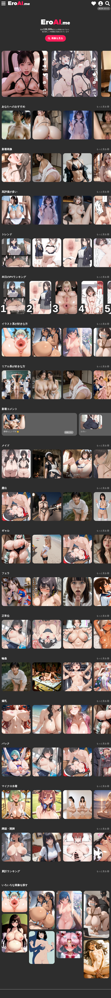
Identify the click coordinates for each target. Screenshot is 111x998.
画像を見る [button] (57, 38)
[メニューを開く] (3, 3)
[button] (44, 83)
